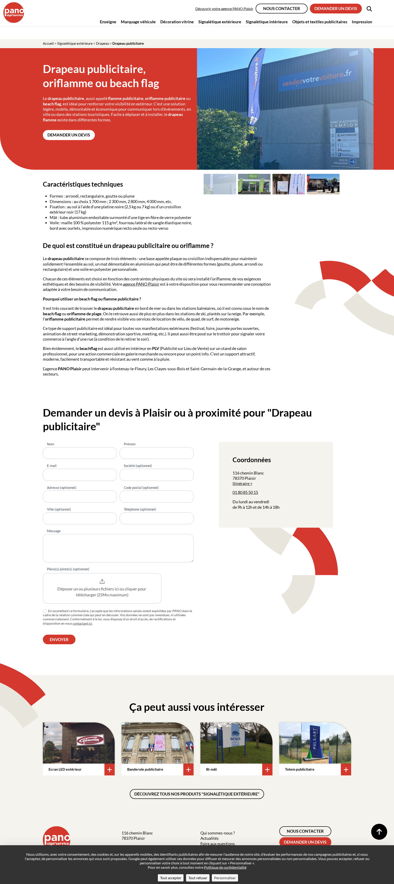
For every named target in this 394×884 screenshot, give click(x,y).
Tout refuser (197, 878)
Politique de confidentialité (225, 867)
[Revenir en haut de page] (379, 832)
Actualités (209, 838)
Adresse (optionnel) (61, 487)
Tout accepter (170, 878)
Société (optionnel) (138, 466)
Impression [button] (362, 21)
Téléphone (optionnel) (140, 509)
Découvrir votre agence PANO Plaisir (224, 8)
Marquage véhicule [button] (138, 21)
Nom (50, 444)
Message (54, 531)
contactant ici (82, 623)
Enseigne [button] (108, 21)
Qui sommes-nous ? (217, 832)
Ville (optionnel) (59, 509)
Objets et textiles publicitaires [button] (319, 21)
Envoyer (59, 639)
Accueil (48, 43)
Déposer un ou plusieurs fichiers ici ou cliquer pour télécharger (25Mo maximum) (102, 591)
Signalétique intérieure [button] (267, 21)
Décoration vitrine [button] (177, 21)
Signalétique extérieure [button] (219, 21)
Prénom (129, 444)
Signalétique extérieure (75, 43)
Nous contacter (281, 8)
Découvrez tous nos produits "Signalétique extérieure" (196, 793)
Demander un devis (335, 8)
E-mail (52, 466)
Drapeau (102, 43)
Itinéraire (241, 483)
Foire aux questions (217, 843)
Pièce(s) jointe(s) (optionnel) (68, 569)
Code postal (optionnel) (141, 487)
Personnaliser (225, 878)
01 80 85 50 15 (245, 492)
